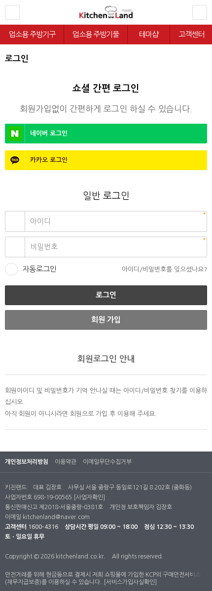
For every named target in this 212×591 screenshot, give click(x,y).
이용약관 (65, 462)
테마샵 (148, 34)
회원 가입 (106, 319)
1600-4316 (43, 527)
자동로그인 (39, 269)
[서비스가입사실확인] (130, 582)
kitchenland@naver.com (56, 517)
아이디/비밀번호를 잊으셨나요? (164, 269)
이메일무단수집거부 (107, 462)
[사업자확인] (89, 497)
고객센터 (191, 34)
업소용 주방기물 (95, 34)
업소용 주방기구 (32, 34)
